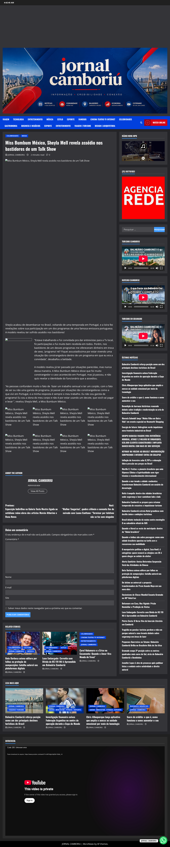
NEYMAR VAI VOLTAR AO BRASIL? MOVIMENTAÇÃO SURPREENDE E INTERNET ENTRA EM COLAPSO (143, 453)
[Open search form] (141, 122)
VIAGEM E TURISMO (83, 125)
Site (7, 597)
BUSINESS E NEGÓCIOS (30, 125)
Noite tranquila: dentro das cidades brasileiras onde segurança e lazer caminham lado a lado (142, 495)
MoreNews (88, 843)
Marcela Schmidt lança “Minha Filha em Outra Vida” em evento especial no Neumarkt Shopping (143, 420)
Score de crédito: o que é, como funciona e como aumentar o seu (143, 718)
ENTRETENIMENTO (35, 119)
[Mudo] (157, 268)
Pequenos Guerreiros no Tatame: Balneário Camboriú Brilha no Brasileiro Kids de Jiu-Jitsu (142, 643)
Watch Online (159, 122)
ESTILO (60, 119)
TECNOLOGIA (18, 119)
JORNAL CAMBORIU (16, 155)
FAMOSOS (82, 119)
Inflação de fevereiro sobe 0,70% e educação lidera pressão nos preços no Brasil (141, 462)
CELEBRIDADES (125, 119)
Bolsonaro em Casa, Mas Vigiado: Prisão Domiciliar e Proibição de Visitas (139, 605)
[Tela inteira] (161, 268)
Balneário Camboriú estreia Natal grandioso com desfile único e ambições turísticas (142, 512)
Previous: (31, 511)
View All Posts (37, 491)
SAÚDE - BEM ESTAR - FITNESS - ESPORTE (65, 710)
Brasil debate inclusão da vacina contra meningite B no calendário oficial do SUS (143, 521)
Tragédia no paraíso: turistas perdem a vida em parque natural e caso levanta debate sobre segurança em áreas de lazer (142, 633)
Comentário (12, 539)
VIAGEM (6, 119)
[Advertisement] (85, 27)
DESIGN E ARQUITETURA (105, 125)
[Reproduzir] (125, 268)
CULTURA (27, 648)
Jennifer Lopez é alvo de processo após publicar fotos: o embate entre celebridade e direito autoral (142, 666)
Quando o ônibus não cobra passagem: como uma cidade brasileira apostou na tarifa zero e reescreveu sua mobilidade (143, 540)
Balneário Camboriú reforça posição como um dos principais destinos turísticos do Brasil (143, 366)
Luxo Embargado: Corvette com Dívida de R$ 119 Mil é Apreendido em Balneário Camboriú (59, 662)
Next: (88, 511)
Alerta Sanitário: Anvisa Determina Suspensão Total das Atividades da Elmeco (141, 563)
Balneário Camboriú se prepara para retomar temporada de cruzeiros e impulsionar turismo (142, 503)
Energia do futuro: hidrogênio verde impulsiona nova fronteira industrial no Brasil (142, 428)
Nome (8, 577)
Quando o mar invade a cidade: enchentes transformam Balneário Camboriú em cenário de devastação (142, 484)
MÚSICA (49, 119)
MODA (24, 136)
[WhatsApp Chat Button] (163, 840)
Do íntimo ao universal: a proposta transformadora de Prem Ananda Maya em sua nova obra (141, 586)
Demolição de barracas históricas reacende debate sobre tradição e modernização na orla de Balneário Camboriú (143, 409)
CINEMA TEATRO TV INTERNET (102, 119)
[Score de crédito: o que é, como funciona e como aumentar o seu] (146, 700)
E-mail (8, 587)
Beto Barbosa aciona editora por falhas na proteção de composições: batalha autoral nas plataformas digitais (21, 663)
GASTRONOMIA (11, 125)
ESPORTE (71, 119)
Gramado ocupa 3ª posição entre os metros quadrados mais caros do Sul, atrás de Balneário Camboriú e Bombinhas (142, 654)
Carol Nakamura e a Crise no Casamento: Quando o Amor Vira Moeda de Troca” (95, 654)
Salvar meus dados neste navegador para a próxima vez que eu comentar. (45, 608)
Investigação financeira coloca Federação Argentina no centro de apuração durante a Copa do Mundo (143, 376)
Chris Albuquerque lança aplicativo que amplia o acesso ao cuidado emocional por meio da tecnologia (142, 389)
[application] (143, 259)
